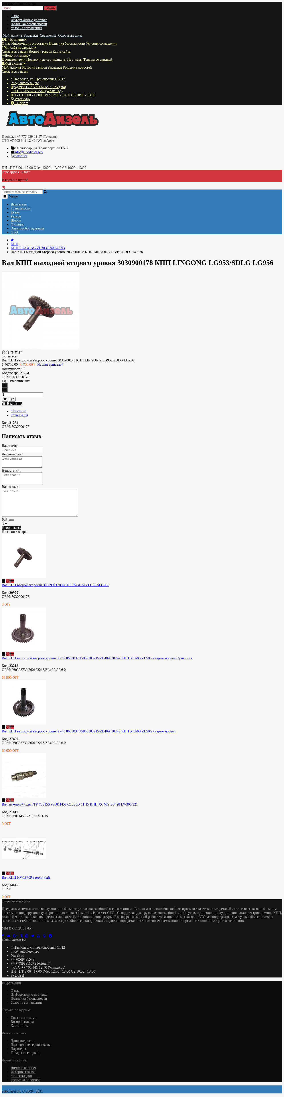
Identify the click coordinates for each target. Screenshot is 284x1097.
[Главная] (12, 240)
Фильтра (17, 224)
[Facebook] (4, 936)
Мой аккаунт (14, 63)
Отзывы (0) (19, 415)
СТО (14, 232)
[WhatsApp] (46, 936)
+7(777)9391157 (22, 963)
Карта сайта (62, 51)
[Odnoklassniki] (22, 936)
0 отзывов (9, 356)
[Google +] (16, 936)
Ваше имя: (10, 445)
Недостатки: (11, 470)
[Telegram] (51, 936)
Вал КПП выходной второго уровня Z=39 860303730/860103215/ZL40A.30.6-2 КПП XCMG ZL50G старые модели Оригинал (97, 658)
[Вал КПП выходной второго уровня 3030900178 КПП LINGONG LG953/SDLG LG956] (40, 348)
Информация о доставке (29, 20)
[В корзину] (3, 581)
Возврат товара (40, 51)
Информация (15, 39)
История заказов (34, 67)
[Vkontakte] (9, 936)
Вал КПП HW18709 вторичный (26, 877)
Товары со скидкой (97, 59)
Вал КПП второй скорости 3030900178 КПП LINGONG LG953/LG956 (55, 585)
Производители (14, 59)
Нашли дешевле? (50, 364)
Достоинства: (12, 454)
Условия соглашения (26, 28)
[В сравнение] (12, 399)
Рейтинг (8, 519)
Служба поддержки (20, 47)
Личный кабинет (23, 1068)
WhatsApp (22, 99)
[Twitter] (34, 936)
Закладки (55, 67)
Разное (16, 216)
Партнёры (75, 59)
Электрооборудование (27, 228)
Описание (18, 411)
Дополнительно (17, 55)
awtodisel (20, 156)
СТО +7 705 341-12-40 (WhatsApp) (37, 91)
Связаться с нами (15, 51)
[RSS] (28, 936)
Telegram (21, 103)
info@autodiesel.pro (25, 83)
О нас (15, 16)
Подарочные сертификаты (46, 59)
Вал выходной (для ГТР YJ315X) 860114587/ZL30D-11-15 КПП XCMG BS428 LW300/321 (70, 804)
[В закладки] (5, 399)
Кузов (15, 212)
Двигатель (18, 204)
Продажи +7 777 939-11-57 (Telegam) (38, 87)
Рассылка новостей (77, 67)
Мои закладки (21, 1076)
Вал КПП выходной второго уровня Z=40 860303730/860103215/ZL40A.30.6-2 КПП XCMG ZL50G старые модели (89, 731)
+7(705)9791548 (22, 959)
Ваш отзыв (10, 487)
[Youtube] (40, 936)
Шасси (16, 220)
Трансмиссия (20, 208)
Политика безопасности (29, 24)
